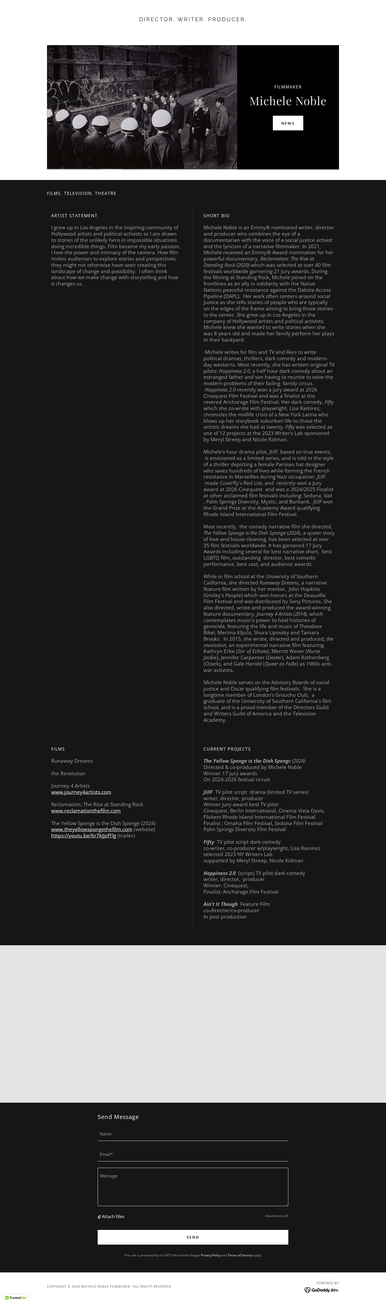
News (288, 123)
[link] (193, 20)
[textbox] (193, 1134)
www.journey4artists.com (81, 792)
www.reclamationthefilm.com (86, 810)
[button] (100, 1216)
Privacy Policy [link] (211, 1255)
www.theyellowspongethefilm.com (91, 829)
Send (193, 1237)
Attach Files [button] (113, 1216)
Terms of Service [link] (240, 1255)
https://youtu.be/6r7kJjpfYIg (83, 835)
